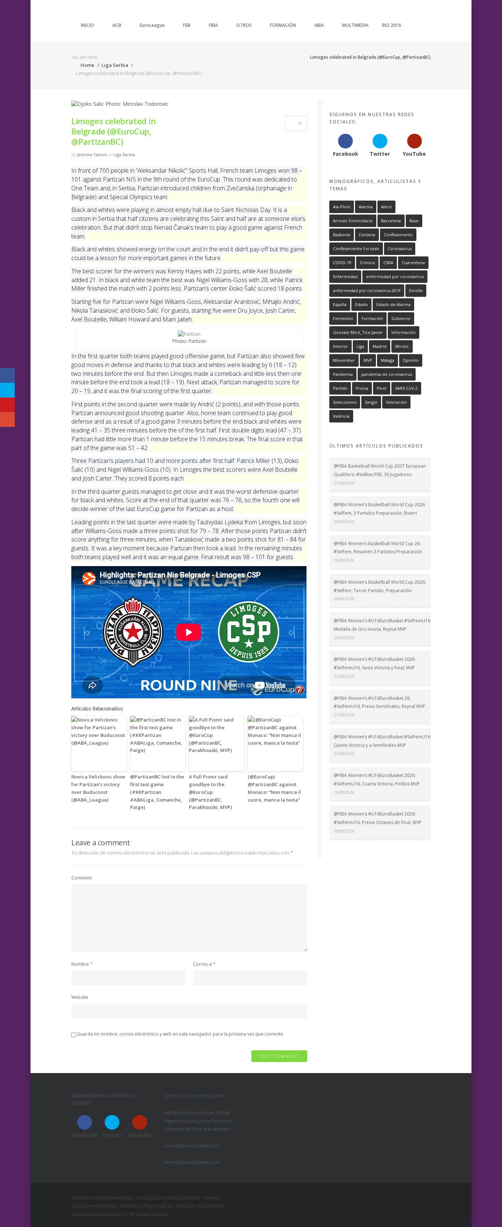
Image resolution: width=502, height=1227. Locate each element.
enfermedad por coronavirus (395, 276)
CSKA (388, 262)
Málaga (387, 360)
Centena (367, 234)
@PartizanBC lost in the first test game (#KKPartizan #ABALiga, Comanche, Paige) (157, 791)
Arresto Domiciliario (353, 220)
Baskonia (341, 234)
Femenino (343, 318)
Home (86, 65)
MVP (367, 360)
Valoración (396, 402)
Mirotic (402, 346)
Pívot (382, 388)
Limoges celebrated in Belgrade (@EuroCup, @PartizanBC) (113, 131)
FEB (186, 25)
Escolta (416, 290)
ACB (116, 25)
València (341, 416)
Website (79, 997)
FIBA (213, 25)
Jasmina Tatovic (92, 154)
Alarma (366, 206)
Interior (340, 346)
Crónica (367, 262)
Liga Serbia (114, 65)
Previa (362, 388)
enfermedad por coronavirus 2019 (367, 290)
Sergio (371, 402)
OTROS (244, 25)
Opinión (411, 360)
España (340, 304)
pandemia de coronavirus (386, 374)
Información (403, 332)
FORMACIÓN (283, 25)
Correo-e (202, 964)
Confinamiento (398, 234)
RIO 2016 (391, 25)
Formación (372, 318)
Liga (360, 346)
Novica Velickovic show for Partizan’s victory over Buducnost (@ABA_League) (98, 788)
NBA (319, 25)
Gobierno (400, 318)
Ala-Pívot (341, 206)
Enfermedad (345, 276)
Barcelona (391, 220)
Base (414, 220)
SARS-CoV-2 (406, 388)
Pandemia (343, 374)
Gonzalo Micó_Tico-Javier (358, 332)
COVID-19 (342, 262)
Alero (386, 206)
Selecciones (344, 402)
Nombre (80, 964)
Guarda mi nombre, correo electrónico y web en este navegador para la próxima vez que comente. (180, 1034)
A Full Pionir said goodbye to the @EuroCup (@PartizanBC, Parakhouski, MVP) (210, 791)
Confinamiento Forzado (356, 248)
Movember (344, 360)
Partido (340, 388)
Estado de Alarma (393, 304)
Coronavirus (400, 248)
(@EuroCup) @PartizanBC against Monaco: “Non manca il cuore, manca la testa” (274, 788)
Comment (81, 878)
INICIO (87, 25)
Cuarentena (413, 262)
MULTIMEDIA (355, 25)
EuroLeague (152, 25)
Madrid (380, 346)
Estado (361, 304)
